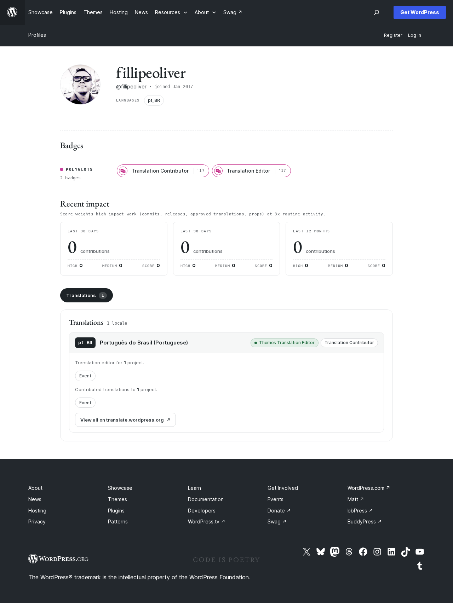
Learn (194, 488)
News (34, 499)
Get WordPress (419, 12)
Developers (202, 511)
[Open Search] (376, 12)
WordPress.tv (206, 521)
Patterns (118, 521)
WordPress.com (369, 488)
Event (85, 375)
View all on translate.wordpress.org (122, 420)
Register (393, 35)
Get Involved (283, 488)
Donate (279, 511)
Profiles (37, 35)
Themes (117, 499)
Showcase (120, 488)
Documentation (206, 499)
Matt (356, 499)
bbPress (360, 511)
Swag (277, 521)
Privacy (37, 521)
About (35, 488)
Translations (85, 295)
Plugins (116, 511)
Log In (414, 35)
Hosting (37, 511)
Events (275, 499)
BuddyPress (365, 521)
